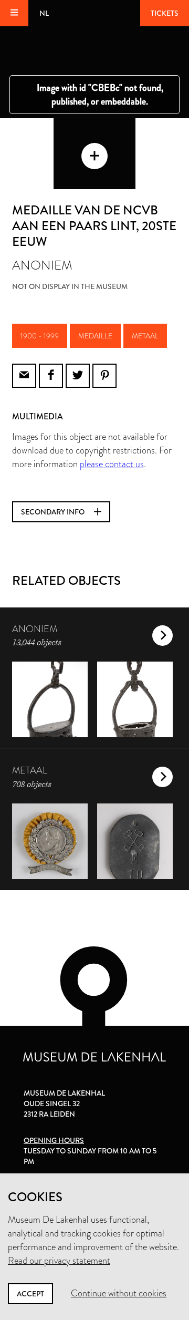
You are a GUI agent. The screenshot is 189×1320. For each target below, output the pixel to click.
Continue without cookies (118, 1293)
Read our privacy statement (59, 1260)
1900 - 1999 (39, 336)
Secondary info (53, 512)
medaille (95, 336)
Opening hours (54, 1140)
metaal (145, 336)
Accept (30, 1293)
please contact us (112, 464)
